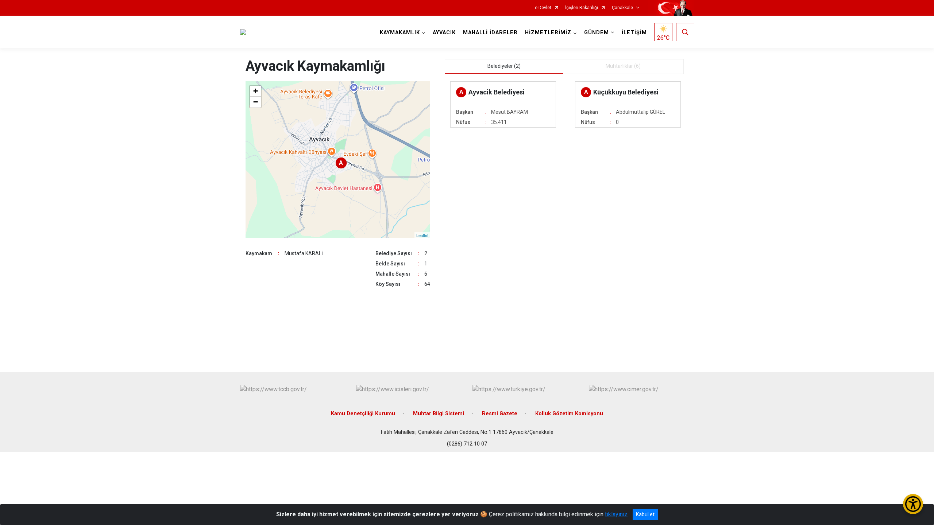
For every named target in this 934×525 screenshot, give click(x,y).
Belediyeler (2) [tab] (504, 66)
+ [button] (255, 91)
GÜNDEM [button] (596, 33)
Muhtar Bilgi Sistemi (438, 414)
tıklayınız (616, 514)
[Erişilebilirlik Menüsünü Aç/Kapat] (913, 504)
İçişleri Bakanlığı (581, 7)
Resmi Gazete (499, 414)
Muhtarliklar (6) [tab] (623, 66)
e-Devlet (543, 7)
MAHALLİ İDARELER (490, 33)
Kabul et (645, 514)
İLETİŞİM (634, 33)
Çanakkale (622, 7)
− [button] (255, 101)
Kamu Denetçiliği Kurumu (363, 414)
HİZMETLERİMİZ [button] (548, 33)
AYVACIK (444, 33)
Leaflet (422, 235)
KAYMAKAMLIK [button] (400, 33)
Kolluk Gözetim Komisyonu (569, 414)
